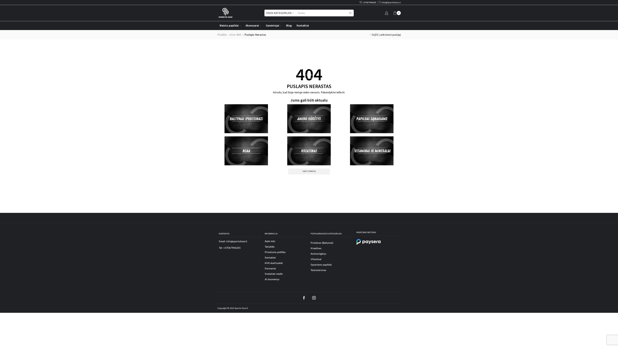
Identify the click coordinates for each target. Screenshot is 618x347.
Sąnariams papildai (321, 264)
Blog (289, 25)
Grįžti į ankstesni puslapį (386, 34)
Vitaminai (316, 259)
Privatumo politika (275, 252)
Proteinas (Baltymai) (322, 243)
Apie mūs (270, 241)
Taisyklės (270, 246)
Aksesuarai (252, 25)
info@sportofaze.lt (236, 241)
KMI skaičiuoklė (274, 263)
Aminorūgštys (318, 254)
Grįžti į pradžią (309, 171)
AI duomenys (272, 279)
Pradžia (222, 34)
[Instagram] (314, 298)
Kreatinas (316, 248)
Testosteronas (318, 270)
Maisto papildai (229, 25)
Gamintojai (272, 25)
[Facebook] (304, 298)
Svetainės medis (274, 274)
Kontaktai (303, 25)
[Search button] (350, 13)
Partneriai (270, 268)
